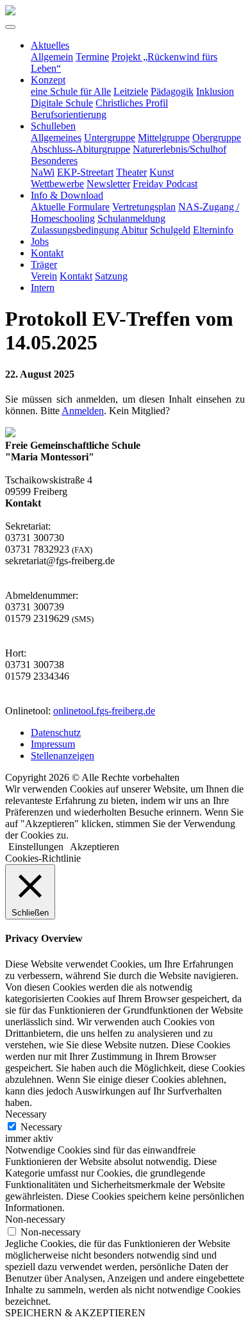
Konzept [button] (48, 79)
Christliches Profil (132, 102)
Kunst (161, 172)
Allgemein (52, 56)
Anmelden (83, 410)
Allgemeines (56, 137)
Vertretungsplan (144, 206)
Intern (42, 287)
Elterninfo (213, 229)
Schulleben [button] (53, 126)
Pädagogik (172, 91)
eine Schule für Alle (71, 91)
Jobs (40, 241)
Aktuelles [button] (50, 45)
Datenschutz (56, 732)
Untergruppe (109, 137)
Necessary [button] (26, 1114)
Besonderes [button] (54, 160)
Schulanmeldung (131, 218)
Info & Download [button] (67, 195)
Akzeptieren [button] (94, 846)
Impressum (53, 744)
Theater (131, 172)
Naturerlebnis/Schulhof (179, 149)
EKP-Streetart (85, 172)
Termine (92, 56)
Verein (44, 276)
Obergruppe (216, 137)
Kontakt (47, 252)
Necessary (41, 1126)
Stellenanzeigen (62, 755)
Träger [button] (44, 264)
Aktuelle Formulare (70, 206)
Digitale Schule (62, 102)
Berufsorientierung (68, 114)
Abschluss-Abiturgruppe (80, 149)
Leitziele (130, 91)
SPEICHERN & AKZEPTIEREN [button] (75, 1312)
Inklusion (215, 91)
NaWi (42, 172)
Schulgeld (170, 229)
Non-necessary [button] (35, 1219)
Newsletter (108, 183)
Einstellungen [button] (35, 846)
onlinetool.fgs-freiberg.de (104, 710)
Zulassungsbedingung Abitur (89, 229)
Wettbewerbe (57, 183)
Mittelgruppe (164, 137)
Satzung (111, 276)
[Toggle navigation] (10, 27)
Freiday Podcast (165, 183)
